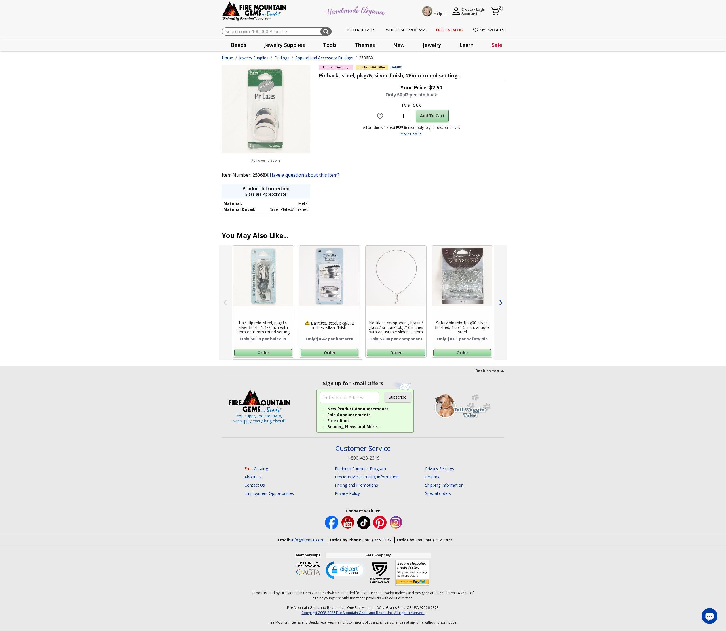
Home (227, 57)
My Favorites (492, 29)
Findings (281, 57)
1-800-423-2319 (363, 458)
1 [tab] (236, 362)
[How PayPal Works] (412, 573)
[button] (346, 569)
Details (396, 67)
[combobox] (277, 31)
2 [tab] (367, 362)
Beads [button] (238, 44)
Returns (432, 476)
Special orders (438, 493)
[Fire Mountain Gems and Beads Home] (254, 11)
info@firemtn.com (307, 539)
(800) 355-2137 (377, 539)
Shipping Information (444, 485)
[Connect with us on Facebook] (332, 522)
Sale (497, 44)
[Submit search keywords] (326, 31)
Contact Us (254, 485)
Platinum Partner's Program (360, 468)
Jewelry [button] (432, 44)
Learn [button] (466, 44)
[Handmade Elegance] (356, 10)
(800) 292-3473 (438, 539)
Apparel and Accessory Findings (324, 57)
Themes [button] (365, 44)
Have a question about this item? (304, 175)
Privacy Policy (347, 493)
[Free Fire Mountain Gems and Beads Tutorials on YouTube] (348, 522)
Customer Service (363, 448)
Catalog (256, 468)
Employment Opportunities (269, 493)
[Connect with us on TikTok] (364, 522)
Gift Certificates (360, 29)
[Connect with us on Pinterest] (380, 522)
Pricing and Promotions (356, 485)
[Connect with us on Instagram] (396, 522)
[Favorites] (381, 115)
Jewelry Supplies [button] (284, 44)
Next (500, 302)
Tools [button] (330, 44)
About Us (252, 476)
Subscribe (397, 397)
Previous (225, 302)
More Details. (411, 134)
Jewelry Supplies (253, 57)
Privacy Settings (439, 468)
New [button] (399, 44)
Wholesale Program (405, 29)
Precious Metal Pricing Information (367, 476)
